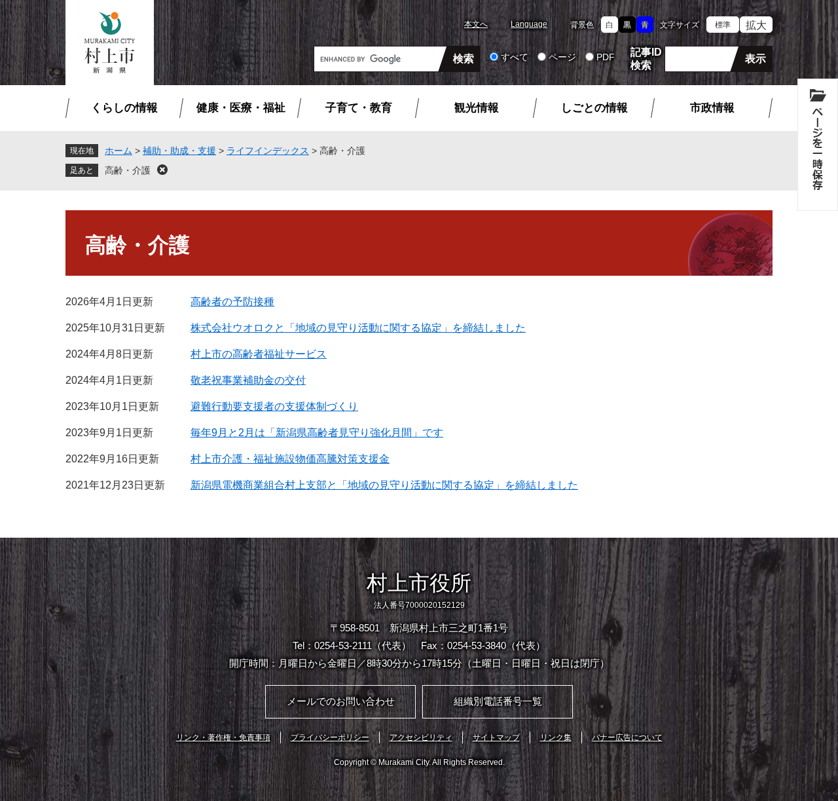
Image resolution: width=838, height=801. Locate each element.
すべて (514, 57)
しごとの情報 (594, 108)
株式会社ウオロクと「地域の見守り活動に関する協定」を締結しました (358, 327)
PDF (605, 57)
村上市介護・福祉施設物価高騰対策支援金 (290, 458)
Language (529, 24)
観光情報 (476, 108)
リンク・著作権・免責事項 (223, 737)
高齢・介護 (128, 170)
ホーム (118, 150)
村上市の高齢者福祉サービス (259, 354)
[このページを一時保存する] (817, 144)
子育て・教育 (358, 108)
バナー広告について (627, 737)
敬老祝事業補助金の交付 (248, 380)
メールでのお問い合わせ (341, 701)
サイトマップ (496, 737)
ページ (562, 57)
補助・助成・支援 (179, 150)
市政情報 (712, 108)
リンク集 (556, 737)
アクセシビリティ (421, 737)
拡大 (756, 25)
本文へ (476, 24)
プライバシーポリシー (330, 737)
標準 (723, 24)
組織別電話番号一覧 (498, 701)
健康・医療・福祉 (240, 108)
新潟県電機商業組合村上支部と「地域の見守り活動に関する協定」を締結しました (384, 485)
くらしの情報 (124, 108)
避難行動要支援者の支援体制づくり (274, 406)
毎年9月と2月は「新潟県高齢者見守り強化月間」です (317, 432)
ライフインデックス (268, 150)
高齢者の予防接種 (232, 301)
